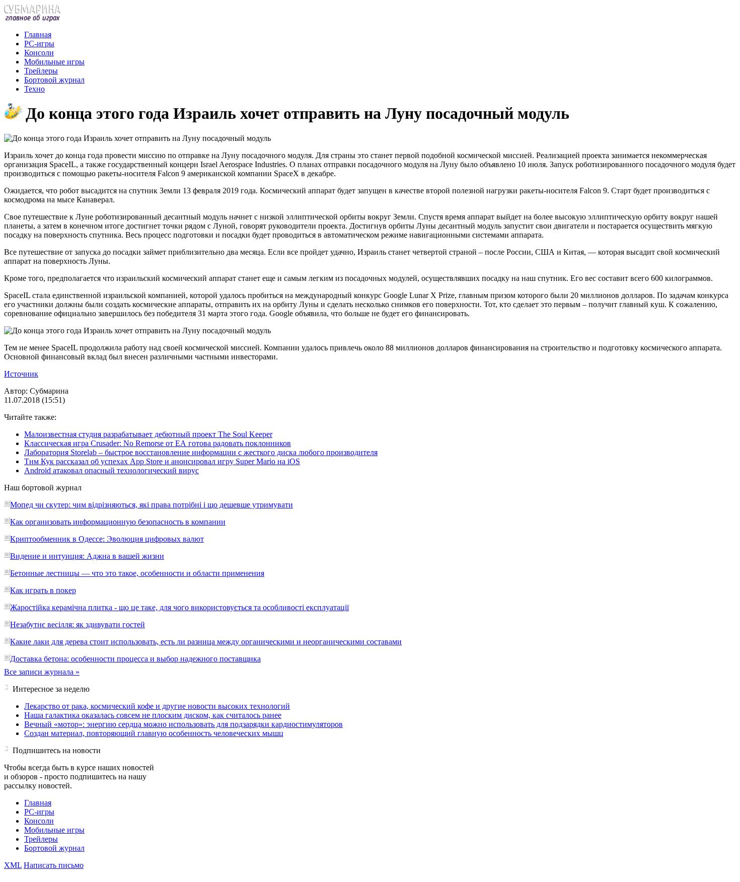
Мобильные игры (54, 61)
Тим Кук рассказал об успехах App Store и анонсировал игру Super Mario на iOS (162, 461)
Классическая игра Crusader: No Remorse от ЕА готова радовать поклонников (157, 443)
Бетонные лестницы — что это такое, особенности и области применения (137, 573)
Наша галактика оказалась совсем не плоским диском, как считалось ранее (152, 715)
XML (13, 865)
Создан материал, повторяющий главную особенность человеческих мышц (153, 733)
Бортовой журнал (54, 80)
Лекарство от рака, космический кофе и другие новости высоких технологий (157, 706)
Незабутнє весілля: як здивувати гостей (77, 624)
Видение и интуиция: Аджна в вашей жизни (87, 556)
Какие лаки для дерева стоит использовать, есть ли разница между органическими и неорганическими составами (206, 641)
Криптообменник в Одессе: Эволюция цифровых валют (107, 539)
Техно (34, 89)
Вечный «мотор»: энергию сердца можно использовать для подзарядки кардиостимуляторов (183, 724)
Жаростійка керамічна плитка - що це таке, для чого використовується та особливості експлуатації (179, 607)
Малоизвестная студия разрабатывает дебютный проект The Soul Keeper (148, 434)
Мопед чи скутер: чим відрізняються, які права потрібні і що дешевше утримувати (151, 504)
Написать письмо (54, 865)
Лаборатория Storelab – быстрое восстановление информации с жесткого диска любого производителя (201, 452)
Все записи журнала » (42, 672)
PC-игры (39, 43)
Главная (37, 34)
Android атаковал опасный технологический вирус (111, 470)
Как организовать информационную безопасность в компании (118, 522)
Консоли (39, 52)
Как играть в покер (43, 590)
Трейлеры (41, 70)
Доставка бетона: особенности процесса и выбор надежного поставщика (135, 658)
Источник (21, 374)
